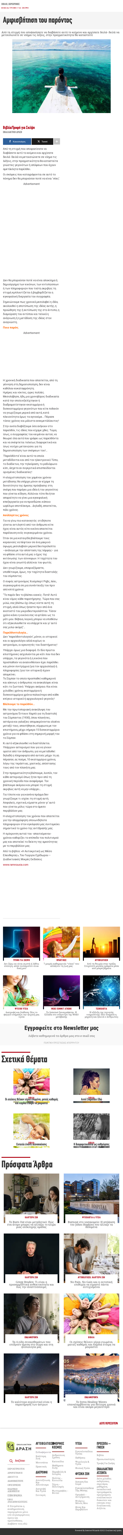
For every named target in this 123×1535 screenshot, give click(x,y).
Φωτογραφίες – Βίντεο (60, 1491)
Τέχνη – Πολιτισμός (58, 1485)
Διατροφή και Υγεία (41, 1489)
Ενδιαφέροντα (31, 1337)
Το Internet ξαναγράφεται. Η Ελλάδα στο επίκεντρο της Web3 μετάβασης (61, 1014)
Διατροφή (42, 1472)
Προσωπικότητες (106, 1459)
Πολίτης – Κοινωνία (57, 1479)
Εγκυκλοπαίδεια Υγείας (84, 1452)
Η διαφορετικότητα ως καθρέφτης (91, 1144)
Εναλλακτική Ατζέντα (105, 1471)
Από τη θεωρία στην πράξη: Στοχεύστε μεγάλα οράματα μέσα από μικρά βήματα (101, 966)
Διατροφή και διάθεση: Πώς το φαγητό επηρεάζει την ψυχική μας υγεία (21, 1014)
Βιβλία (5, 8)
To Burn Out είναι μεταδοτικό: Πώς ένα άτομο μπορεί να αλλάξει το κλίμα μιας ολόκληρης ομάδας (31, 1224)
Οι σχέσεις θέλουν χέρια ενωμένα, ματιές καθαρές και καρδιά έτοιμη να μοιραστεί (91, 1344)
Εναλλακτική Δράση (12, 132)
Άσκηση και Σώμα (81, 1482)
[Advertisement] (31, 232)
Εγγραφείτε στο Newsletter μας (61, 1028)
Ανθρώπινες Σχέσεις (58, 1456)
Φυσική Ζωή (82, 1474)
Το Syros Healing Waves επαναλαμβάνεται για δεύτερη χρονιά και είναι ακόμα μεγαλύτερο (91, 1404)
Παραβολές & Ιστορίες (59, 1472)
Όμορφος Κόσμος (58, 1445)
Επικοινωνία (15, 1495)
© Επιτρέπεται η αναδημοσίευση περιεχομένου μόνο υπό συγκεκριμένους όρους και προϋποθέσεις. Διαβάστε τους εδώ (19, 1515)
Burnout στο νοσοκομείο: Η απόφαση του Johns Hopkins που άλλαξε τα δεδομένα (91, 1224)
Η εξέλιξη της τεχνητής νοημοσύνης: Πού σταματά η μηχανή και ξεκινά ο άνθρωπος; (101, 1014)
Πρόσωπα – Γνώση (104, 1445)
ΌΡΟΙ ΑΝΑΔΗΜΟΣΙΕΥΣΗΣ (17, 1500)
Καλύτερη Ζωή (31, 1217)
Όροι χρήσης (14, 1484)
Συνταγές (41, 1494)
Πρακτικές (41, 1466)
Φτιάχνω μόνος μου (81, 1502)
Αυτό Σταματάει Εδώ (91, 1099)
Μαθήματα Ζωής (57, 1466)
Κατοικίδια (58, 1461)
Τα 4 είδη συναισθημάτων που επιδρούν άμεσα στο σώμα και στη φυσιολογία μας (31, 1344)
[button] (109, 1423)
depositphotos (16, 1468)
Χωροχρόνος (14, 4)
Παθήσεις (80, 1457)
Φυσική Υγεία (82, 1467)
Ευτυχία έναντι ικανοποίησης (31, 1144)
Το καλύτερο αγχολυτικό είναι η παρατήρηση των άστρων (31, 1403)
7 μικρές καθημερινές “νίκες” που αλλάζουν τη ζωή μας (61, 964)
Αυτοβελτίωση (84, 1277)
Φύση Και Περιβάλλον (81, 1508)
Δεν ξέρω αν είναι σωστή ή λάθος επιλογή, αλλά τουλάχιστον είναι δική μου (21, 966)
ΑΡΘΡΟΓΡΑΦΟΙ (15, 1472)
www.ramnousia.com (15, 864)
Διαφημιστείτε (15, 1480)
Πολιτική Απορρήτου (14, 1490)
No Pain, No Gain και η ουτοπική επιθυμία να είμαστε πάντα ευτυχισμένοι (91, 1284)
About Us (13, 1476)
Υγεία (78, 1444)
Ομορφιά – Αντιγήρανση (82, 1495)
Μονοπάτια (42, 1462)
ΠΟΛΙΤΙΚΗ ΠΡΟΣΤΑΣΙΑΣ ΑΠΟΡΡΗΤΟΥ (61, 1043)
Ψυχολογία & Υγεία (91, 1217)
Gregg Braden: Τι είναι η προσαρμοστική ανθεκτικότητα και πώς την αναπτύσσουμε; (31, 1284)
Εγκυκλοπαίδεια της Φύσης (84, 1489)
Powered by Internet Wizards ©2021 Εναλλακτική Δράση (98, 1530)
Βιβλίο (5, 4)
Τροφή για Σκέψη (19, 8)
